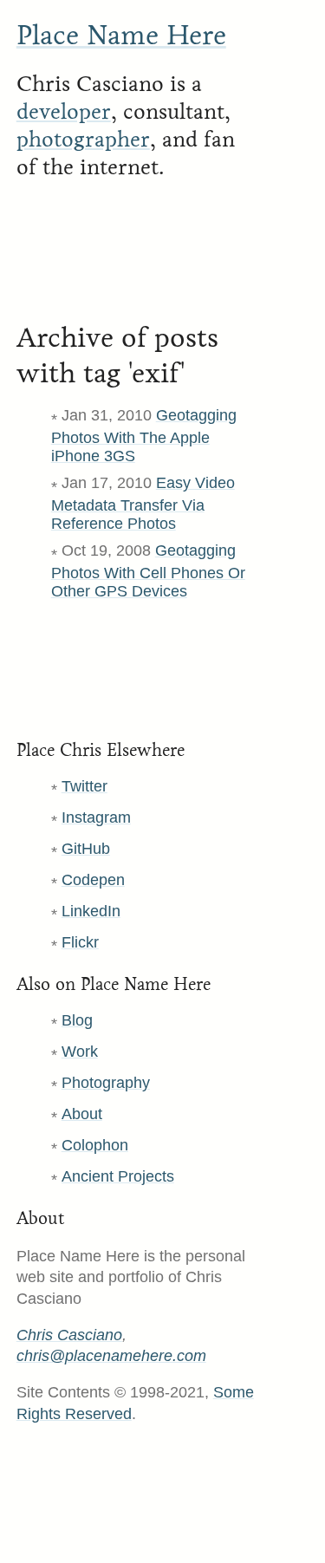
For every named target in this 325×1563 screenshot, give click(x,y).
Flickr (80, 942)
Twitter (84, 786)
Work (80, 1051)
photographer (83, 140)
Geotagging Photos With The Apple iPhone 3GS (144, 436)
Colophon (95, 1145)
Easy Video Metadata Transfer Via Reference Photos (143, 503)
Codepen (93, 880)
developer (63, 112)
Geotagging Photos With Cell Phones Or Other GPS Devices (148, 571)
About (82, 1114)
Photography (106, 1082)
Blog (77, 1020)
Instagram (96, 817)
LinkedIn (91, 911)
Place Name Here (121, 35)
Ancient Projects (118, 1176)
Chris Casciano (69, 1335)
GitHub (86, 848)
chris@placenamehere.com (111, 1355)
